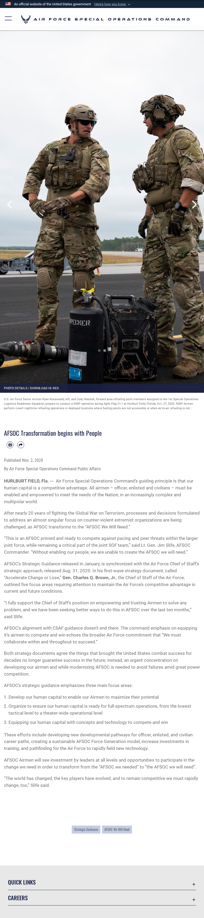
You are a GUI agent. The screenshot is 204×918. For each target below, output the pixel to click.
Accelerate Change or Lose (32, 577)
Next (194, 204)
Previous (10, 204)
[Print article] (10, 444)
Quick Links (22, 882)
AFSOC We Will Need (117, 829)
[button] (112, 4)
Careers (18, 898)
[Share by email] (20, 444)
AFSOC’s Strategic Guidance (32, 563)
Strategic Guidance (86, 829)
